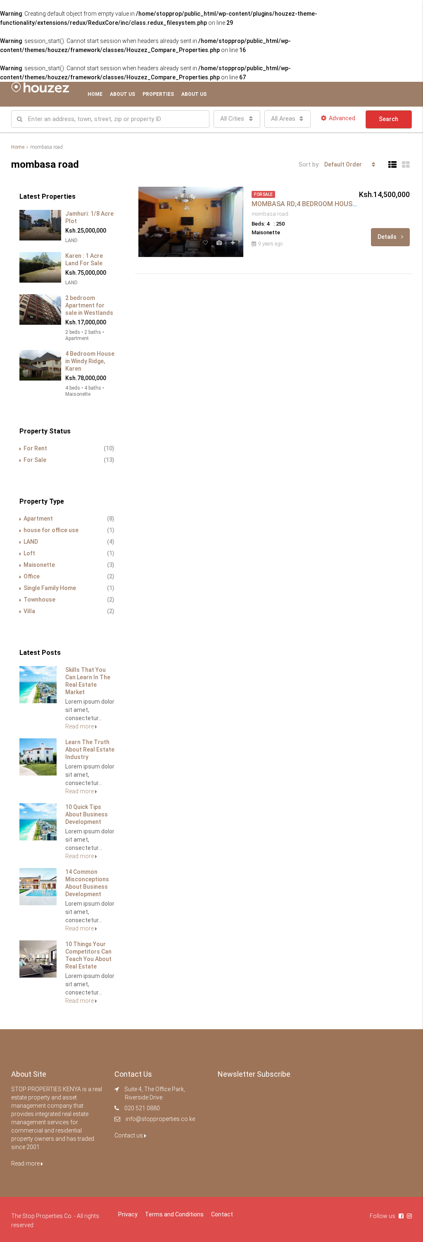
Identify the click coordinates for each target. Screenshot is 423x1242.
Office (32, 576)
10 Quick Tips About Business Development (86, 814)
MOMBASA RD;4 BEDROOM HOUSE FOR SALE (320, 204)
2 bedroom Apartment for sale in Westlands (89, 305)
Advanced (342, 118)
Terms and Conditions (174, 1214)
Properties (158, 94)
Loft (29, 553)
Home (95, 94)
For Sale (35, 460)
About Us (122, 94)
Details (388, 236)
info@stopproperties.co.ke (160, 1119)
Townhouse (39, 599)
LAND (31, 541)
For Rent (35, 448)
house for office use (51, 530)
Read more (80, 726)
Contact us (129, 1135)
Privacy (128, 1214)
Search (388, 119)
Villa (29, 611)
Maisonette (39, 565)
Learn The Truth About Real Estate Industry (89, 749)
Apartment (38, 518)
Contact (222, 1214)
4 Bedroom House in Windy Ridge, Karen (89, 361)
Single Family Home (50, 588)
